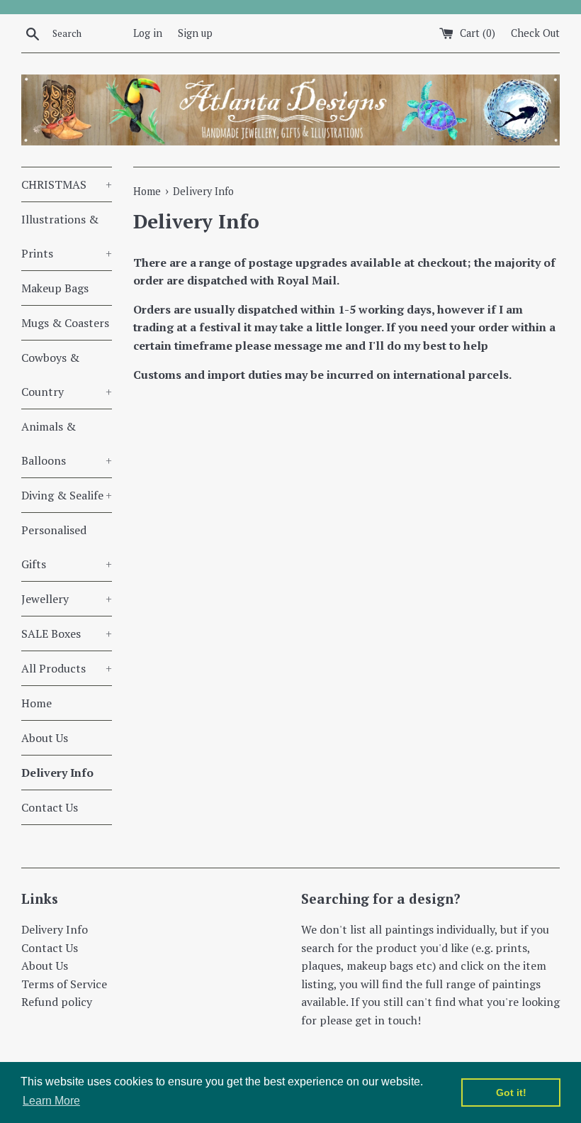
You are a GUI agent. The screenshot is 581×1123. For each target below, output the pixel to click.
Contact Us (49, 807)
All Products (66, 668)
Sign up (195, 33)
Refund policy (56, 1001)
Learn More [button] (51, 1101)
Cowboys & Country (66, 374)
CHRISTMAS (66, 184)
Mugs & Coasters (65, 323)
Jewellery (66, 599)
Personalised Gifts (66, 547)
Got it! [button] (511, 1092)
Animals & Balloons (66, 443)
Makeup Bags (55, 288)
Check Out (535, 33)
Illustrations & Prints (66, 236)
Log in (147, 33)
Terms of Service (64, 984)
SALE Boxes (66, 633)
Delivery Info (57, 772)
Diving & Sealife (66, 495)
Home (36, 703)
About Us (44, 738)
